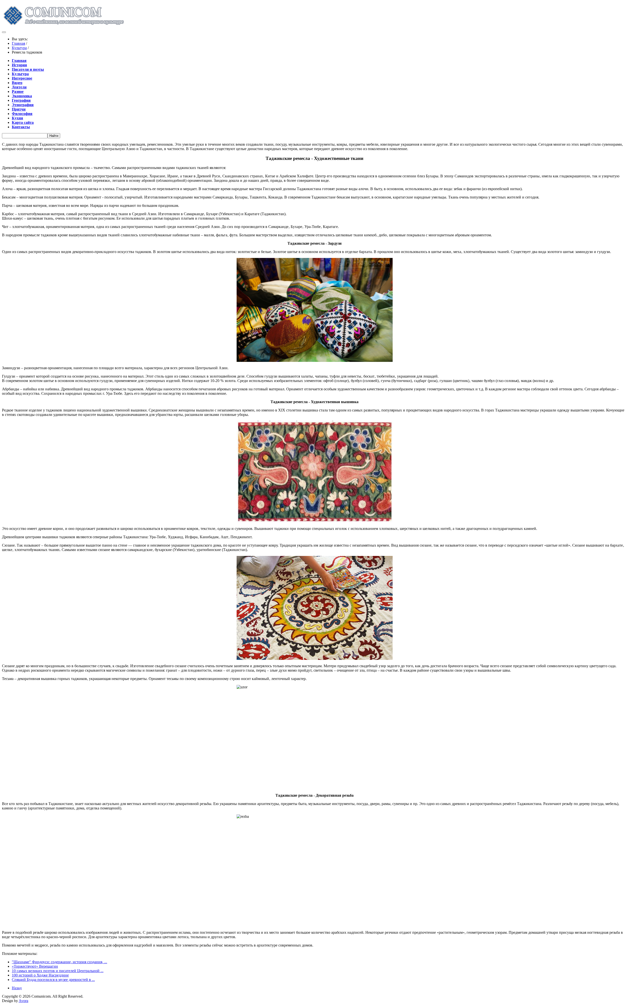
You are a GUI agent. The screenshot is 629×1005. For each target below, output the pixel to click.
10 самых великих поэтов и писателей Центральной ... (57, 971)
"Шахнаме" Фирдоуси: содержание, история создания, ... (59, 962)
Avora (23, 1001)
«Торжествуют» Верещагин (35, 966)
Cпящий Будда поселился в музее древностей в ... (53, 979)
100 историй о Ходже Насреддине (40, 975)
